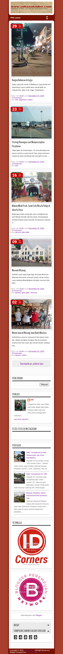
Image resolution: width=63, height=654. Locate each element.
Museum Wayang (19, 270)
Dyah (22, 96)
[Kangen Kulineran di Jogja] (31, 50)
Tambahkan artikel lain (31, 363)
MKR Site (40, 652)
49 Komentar (17, 353)
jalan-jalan (25, 232)
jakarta (18, 232)
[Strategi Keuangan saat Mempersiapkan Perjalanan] (31, 122)
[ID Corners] (31, 564)
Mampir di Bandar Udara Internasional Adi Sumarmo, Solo (37, 495)
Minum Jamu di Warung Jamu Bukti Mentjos (29, 333)
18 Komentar (17, 164)
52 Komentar (17, 230)
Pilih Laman (15, 18)
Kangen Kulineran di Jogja (22, 80)
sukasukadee (29, 650)
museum (33, 293)
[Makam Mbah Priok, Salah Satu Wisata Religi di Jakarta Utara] (31, 187)
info (16, 100)
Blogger (39, 615)
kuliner (30, 100)
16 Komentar (17, 291)
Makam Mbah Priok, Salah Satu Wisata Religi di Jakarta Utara (31, 208)
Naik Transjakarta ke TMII (36, 474)
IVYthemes (30, 652)
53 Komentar (17, 98)
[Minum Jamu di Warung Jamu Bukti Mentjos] (31, 314)
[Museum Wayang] (31, 253)
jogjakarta (23, 100)
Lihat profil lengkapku (21, 419)
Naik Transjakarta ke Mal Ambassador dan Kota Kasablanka (36, 455)
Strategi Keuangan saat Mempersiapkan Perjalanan (28, 144)
